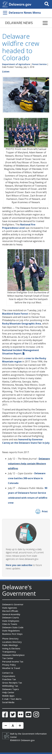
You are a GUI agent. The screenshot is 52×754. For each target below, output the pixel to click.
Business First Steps (12, 633)
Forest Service (39, 64)
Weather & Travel (11, 668)
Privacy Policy (9, 664)
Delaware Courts (10, 617)
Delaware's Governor (12, 604)
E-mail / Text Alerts (12, 698)
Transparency (9, 651)
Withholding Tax (10, 685)
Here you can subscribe (19, 565)
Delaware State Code (12, 627)
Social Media (8, 702)
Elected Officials (10, 610)
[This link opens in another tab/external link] (5, 4)
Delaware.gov (28, 740)
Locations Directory (12, 641)
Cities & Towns (9, 624)
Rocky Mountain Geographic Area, (22, 323)
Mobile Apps (8, 695)
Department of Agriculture (16, 64)
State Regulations (11, 630)
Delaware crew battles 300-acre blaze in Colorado (26, 478)
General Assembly (11, 614)
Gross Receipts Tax (12, 682)
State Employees (10, 620)
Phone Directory (10, 638)
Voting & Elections (11, 648)
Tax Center (7, 658)
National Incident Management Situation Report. (20, 352)
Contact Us (7, 672)
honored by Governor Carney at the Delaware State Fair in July (25, 441)
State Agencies (9, 607)
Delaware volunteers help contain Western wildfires (29, 463)
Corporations (8, 676)
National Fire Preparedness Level (18, 226)
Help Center (8, 692)
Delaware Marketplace (13, 655)
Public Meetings (10, 645)
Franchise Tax (9, 679)
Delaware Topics (10, 689)
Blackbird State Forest (15, 313)
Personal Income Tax (12, 661)
